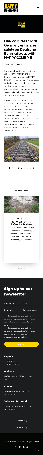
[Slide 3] (24, 268)
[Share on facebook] (9, 168)
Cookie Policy (21, 421)
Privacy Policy (21, 428)
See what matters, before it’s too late (21, 223)
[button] (37, 7)
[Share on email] (33, 168)
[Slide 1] (19, 268)
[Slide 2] (21, 268)
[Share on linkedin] (21, 168)
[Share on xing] (30, 168)
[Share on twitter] (12, 168)
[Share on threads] (15, 168)
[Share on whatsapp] (24, 168)
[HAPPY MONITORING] (21, 7)
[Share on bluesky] (27, 168)
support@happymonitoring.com (18, 406)
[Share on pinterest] (18, 168)
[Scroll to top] (38, 450)
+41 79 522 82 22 (11, 409)
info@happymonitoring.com (16, 391)
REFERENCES (13, 364)
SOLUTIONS (12, 361)
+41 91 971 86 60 (11, 394)
